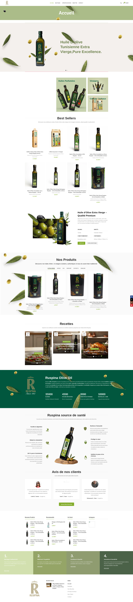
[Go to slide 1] (65, 70)
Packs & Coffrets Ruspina (33, 155)
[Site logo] (7, 2)
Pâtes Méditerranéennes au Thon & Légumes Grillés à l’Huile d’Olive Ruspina (38, 358)
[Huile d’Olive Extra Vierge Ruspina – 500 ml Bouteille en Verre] (27, 524)
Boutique (70, 586)
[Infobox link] (52, 399)
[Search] (121, 3)
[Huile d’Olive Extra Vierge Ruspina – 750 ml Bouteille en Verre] (27, 533)
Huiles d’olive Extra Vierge (96, 199)
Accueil (69, 583)
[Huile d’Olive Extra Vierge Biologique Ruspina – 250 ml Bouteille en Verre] (56, 175)
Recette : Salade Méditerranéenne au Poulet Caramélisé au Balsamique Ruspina (66, 346)
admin (39, 363)
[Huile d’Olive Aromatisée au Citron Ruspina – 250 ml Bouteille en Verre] (98, 139)
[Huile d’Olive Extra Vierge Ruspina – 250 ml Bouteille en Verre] (56, 284)
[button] (1, 47)
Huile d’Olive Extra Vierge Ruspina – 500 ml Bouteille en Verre (37, 523)
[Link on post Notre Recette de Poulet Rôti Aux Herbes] (94, 345)
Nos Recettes (38, 353)
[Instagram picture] (92, 524)
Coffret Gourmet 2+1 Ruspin (56, 152)
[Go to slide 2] (67, 70)
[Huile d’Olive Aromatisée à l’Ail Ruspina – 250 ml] (77, 139)
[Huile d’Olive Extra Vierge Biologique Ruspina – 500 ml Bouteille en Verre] (77, 176)
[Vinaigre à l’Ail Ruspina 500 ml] (48, 524)
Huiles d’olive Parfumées (77, 157)
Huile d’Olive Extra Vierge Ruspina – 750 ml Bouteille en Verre (37, 532)
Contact (69, 596)
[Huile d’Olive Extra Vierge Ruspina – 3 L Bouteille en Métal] (77, 284)
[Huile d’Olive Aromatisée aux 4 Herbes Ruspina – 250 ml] (35, 176)
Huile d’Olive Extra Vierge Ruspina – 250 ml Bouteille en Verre (37, 541)
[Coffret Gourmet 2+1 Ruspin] (56, 138)
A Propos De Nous (72, 591)
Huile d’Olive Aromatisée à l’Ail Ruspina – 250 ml (58, 541)
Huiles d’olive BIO (56, 192)
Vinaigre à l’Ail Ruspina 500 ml (58, 522)
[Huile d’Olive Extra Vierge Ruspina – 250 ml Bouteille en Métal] (98, 178)
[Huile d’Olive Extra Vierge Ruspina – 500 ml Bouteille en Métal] (98, 286)
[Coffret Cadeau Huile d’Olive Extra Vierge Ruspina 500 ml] (35, 138)
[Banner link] (71, 95)
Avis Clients (70, 594)
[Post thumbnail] (48, 586)
